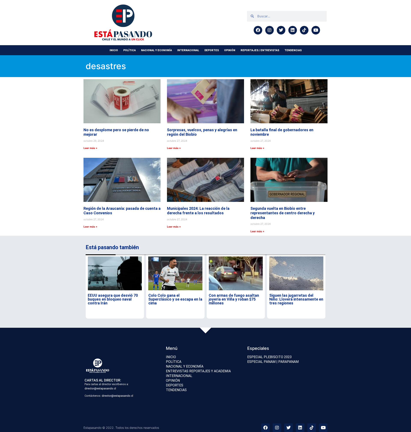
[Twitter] (281, 30)
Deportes (211, 50)
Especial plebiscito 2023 (269, 357)
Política (129, 50)
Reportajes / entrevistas (260, 50)
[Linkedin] (292, 30)
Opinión (229, 50)
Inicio (114, 50)
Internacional (188, 50)
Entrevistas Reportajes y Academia (198, 371)
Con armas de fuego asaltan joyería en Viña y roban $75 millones (234, 299)
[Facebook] (258, 30)
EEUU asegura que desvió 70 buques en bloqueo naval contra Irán (113, 299)
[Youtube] (315, 30)
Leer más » (90, 148)
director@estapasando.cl (100, 388)
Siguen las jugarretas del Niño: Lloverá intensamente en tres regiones (296, 299)
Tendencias (293, 50)
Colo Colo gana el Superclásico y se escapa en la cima (175, 299)
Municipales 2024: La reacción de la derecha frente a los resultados (198, 210)
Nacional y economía (156, 50)
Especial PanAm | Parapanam (273, 362)
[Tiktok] (304, 30)
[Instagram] (269, 30)
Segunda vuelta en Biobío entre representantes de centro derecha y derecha (282, 213)
